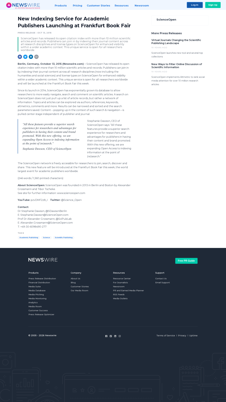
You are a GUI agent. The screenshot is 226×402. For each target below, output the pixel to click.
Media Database (37, 290)
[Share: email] (36, 57)
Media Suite (34, 286)
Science (46, 238)
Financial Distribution (39, 282)
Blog (73, 282)
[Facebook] (106, 336)
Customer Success (38, 310)
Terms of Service (165, 335)
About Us (75, 278)
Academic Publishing (29, 238)
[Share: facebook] (20, 57)
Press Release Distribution (42, 278)
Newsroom (119, 286)
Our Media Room (79, 290)
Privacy (182, 335)
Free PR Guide (186, 260)
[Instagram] (120, 336)
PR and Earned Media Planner (128, 290)
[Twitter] (111, 336)
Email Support (162, 282)
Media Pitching (36, 294)
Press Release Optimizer (41, 314)
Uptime (193, 335)
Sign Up (212, 5)
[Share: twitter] (25, 57)
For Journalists (120, 282)
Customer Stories (80, 286)
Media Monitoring (37, 298)
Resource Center (122, 278)
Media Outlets (120, 298)
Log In (194, 5)
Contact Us (161, 278)
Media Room (35, 306)
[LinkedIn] (115, 336)
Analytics (33, 302)
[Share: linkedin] (31, 57)
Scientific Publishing (64, 238)
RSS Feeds (119, 294)
